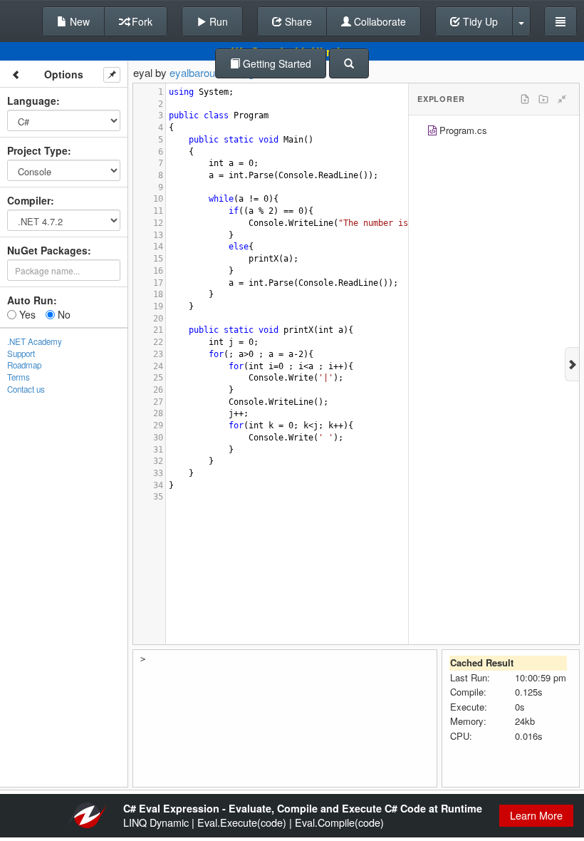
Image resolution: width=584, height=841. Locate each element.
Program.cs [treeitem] (463, 130)
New (78, 21)
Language (31, 100)
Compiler (29, 200)
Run (217, 21)
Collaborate (378, 21)
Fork (140, 21)
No (63, 314)
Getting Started (275, 63)
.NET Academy (34, 341)
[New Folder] (543, 99)
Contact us (26, 389)
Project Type (37, 150)
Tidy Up (479, 21)
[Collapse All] (561, 99)
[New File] (524, 99)
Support (21, 353)
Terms (18, 377)
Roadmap (24, 365)
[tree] (494, 132)
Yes (26, 314)
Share (297, 21)
